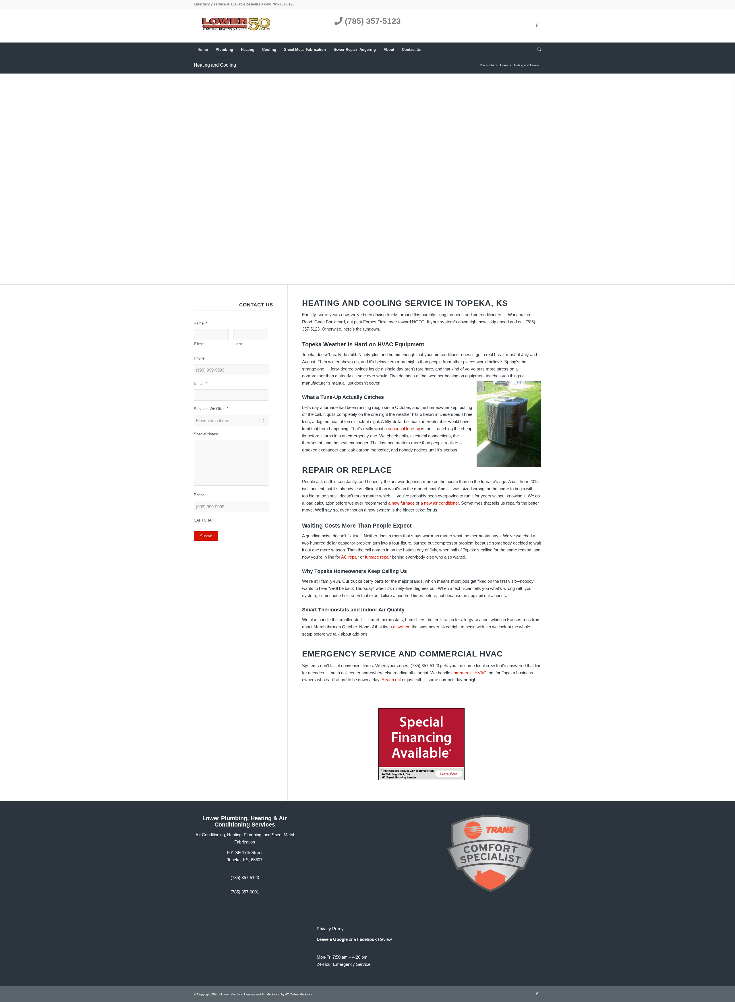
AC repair (350, 557)
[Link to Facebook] (537, 25)
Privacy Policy (330, 928)
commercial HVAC (468, 672)
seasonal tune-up (404, 428)
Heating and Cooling (215, 65)
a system (402, 626)
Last (238, 344)
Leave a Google (332, 939)
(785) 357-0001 (245, 891)
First (199, 344)
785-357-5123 (283, 4)
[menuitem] (203, 50)
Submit (206, 536)
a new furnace (401, 503)
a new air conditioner (440, 503)
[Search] (537, 50)
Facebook (367, 939)
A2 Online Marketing (299, 994)
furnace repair (378, 557)
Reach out (391, 679)
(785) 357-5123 (372, 21)
